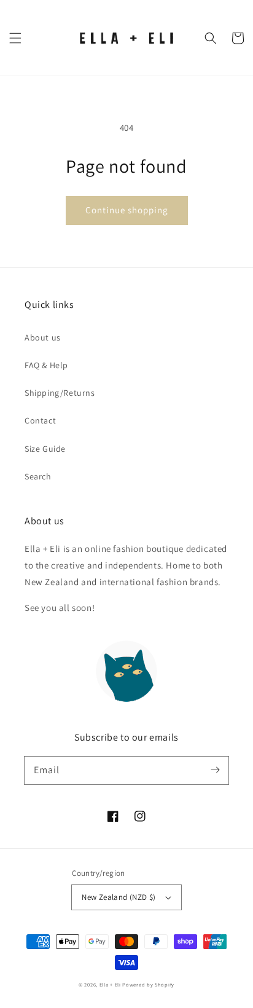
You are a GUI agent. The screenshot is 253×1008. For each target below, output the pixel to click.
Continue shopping (126, 210)
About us (43, 337)
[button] (15, 38)
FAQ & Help (46, 365)
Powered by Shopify (148, 984)
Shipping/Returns (60, 392)
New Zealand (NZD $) (119, 897)
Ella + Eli (111, 984)
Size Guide (45, 448)
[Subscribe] (214, 770)
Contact (40, 420)
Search (38, 476)
